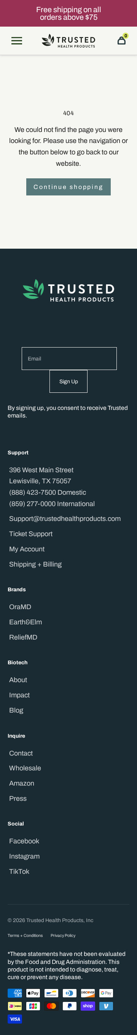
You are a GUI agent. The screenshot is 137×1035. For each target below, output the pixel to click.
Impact (19, 695)
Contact (21, 753)
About (18, 680)
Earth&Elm (25, 622)
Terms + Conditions (25, 935)
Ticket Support (31, 534)
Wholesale (25, 768)
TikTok (19, 871)
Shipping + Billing (35, 564)
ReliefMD (23, 637)
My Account (27, 549)
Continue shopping (68, 187)
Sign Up (68, 381)
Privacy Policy (63, 935)
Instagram (24, 856)
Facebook (24, 841)
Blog (16, 710)
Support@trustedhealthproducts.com (65, 518)
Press (18, 798)
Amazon (21, 783)
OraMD (20, 607)
